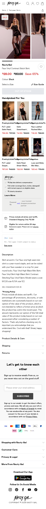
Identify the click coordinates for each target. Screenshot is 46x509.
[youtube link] (29, 489)
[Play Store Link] (23, 477)
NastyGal (7, 65)
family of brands (27, 409)
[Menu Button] (3, 3)
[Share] (42, 10)
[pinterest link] (16, 489)
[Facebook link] (23, 489)
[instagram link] (10, 489)
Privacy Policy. (31, 417)
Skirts (4, 10)
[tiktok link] (35, 489)
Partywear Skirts (14, 10)
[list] (23, 37)
